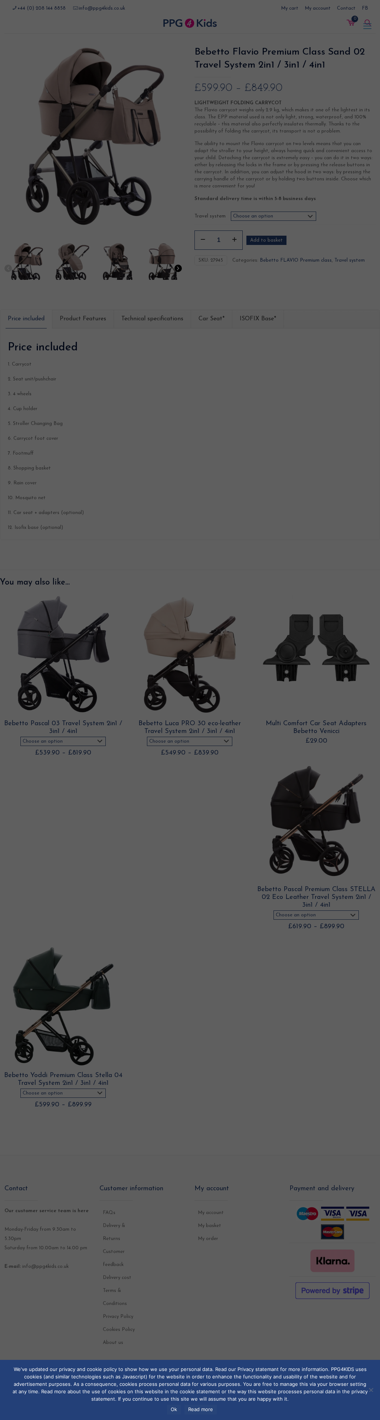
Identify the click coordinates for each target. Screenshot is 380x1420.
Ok (174, 1409)
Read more (200, 1409)
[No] (370, 1389)
